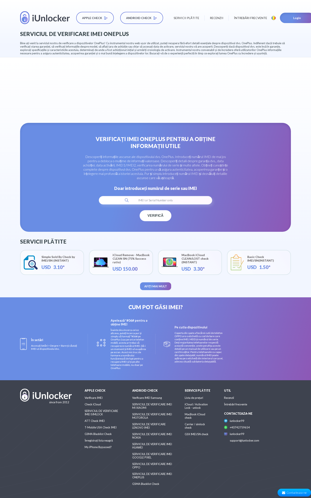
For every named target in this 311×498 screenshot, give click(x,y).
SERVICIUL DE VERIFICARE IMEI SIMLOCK (101, 412)
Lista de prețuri (194, 397)
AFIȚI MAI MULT (155, 286)
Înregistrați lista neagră (99, 440)
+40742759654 (240, 427)
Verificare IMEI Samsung (147, 397)
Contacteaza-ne (296, 492)
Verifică (155, 215)
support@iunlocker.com (244, 440)
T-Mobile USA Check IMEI (101, 427)
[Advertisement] (155, 87)
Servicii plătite (186, 18)
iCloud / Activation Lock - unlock (196, 406)
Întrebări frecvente (250, 18)
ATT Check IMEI (95, 421)
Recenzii (216, 18)
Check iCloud (93, 404)
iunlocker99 (237, 421)
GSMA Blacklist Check (98, 434)
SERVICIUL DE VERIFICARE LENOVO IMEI (149, 426)
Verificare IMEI (94, 397)
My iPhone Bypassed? (98, 447)
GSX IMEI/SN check (196, 434)
